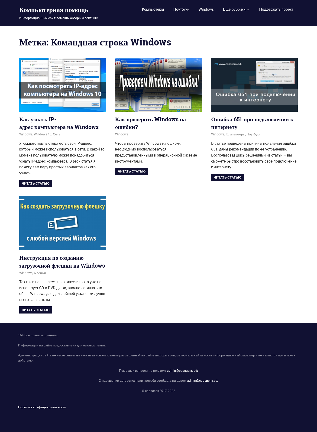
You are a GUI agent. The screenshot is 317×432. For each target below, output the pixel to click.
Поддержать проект (276, 9)
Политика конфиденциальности (42, 407)
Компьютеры (153, 9)
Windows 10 (43, 134)
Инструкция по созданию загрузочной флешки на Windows (62, 261)
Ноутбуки (181, 9)
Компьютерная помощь (53, 9)
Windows (206, 9)
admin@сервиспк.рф (182, 370)
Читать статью (35, 183)
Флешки (40, 273)
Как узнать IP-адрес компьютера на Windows (59, 123)
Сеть (56, 134)
